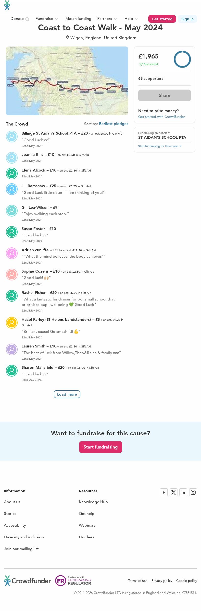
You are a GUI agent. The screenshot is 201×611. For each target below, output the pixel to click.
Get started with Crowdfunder (161, 117)
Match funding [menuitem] (78, 18)
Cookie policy (186, 580)
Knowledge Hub (93, 501)
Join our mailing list (21, 548)
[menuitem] (48, 19)
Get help (86, 513)
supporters (150, 78)
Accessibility (15, 525)
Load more (67, 394)
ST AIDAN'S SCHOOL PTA (162, 137)
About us (12, 501)
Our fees (86, 537)
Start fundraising (101, 447)
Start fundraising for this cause (158, 146)
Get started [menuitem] (162, 19)
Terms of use (138, 580)
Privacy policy (161, 580)
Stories (10, 513)
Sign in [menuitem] (187, 19)
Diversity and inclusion (24, 537)
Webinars (87, 525)
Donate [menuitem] (18, 18)
